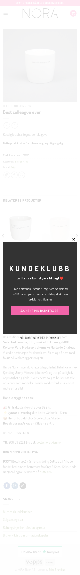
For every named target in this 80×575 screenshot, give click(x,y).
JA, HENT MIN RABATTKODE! (40, 310)
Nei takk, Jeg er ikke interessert (40, 338)
